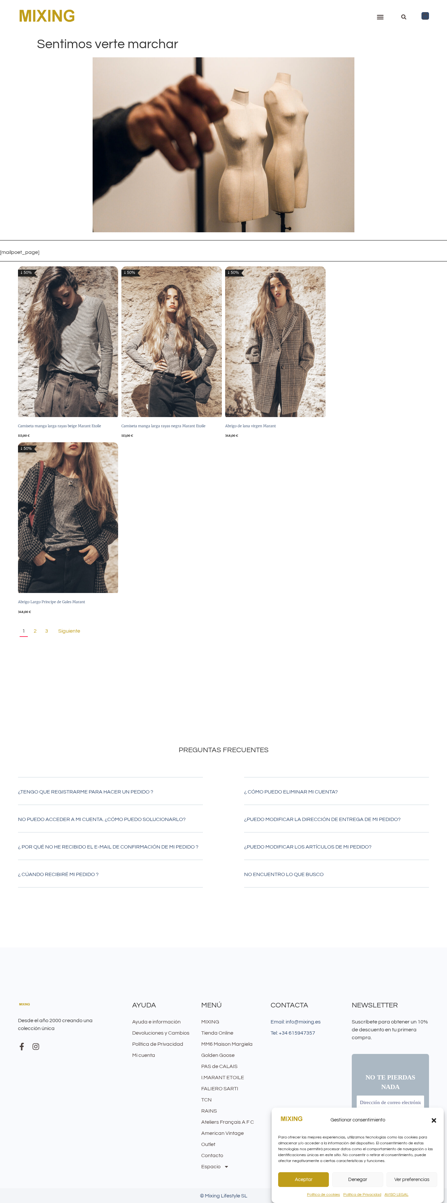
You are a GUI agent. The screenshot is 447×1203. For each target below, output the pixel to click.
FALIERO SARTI (219, 1088)
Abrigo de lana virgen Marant (250, 426)
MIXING (210, 1021)
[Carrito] (425, 16)
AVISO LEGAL (396, 1195)
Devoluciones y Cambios (160, 1033)
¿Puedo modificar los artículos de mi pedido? (307, 847)
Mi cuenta (143, 1055)
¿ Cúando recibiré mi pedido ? (58, 874)
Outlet (208, 1144)
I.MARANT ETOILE (222, 1077)
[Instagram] (36, 1046)
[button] (434, 1120)
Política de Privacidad (362, 1195)
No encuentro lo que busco (284, 874)
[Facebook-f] (22, 1046)
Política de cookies (323, 1195)
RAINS (209, 1111)
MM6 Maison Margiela (227, 1044)
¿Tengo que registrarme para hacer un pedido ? (85, 791)
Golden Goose (218, 1055)
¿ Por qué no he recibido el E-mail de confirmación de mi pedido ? (108, 847)
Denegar (357, 1179)
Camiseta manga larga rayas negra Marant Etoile (163, 426)
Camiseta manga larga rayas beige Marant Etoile (59, 426)
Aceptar (304, 1179)
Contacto (212, 1155)
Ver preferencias (411, 1179)
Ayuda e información (156, 1021)
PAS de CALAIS (219, 1066)
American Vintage (222, 1133)
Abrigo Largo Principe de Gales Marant (51, 602)
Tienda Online (217, 1033)
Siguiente (69, 631)
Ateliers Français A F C (227, 1122)
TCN (206, 1099)
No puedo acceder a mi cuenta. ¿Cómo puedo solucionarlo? (102, 819)
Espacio (211, 1166)
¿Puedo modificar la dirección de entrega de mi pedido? (322, 819)
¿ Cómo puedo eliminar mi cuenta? (291, 791)
